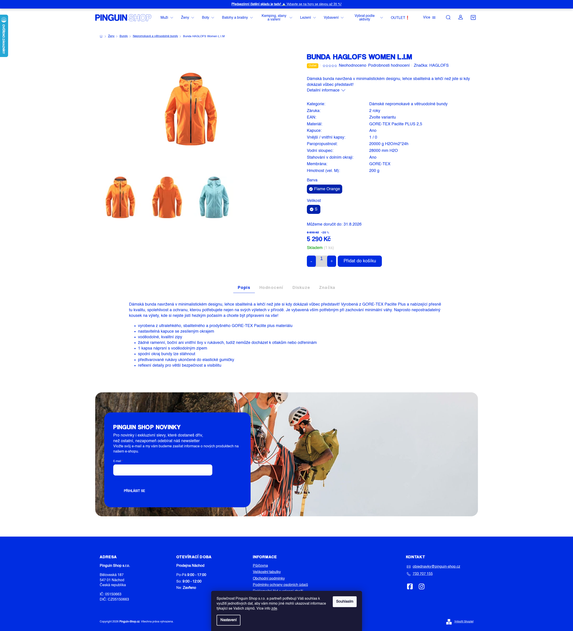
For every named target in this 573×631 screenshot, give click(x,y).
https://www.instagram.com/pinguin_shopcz (421, 586)
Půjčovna (260, 566)
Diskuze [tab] (301, 287)
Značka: (431, 66)
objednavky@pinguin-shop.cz (436, 567)
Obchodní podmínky (269, 579)
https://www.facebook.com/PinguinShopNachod (410, 586)
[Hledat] (448, 17)
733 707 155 (423, 574)
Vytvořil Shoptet (463, 621)
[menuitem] (167, 18)
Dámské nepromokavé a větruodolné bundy (408, 104)
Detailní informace (323, 90)
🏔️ (286, 4)
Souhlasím (344, 602)
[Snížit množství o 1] (311, 261)
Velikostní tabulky (267, 572)
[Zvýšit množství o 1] (331, 261)
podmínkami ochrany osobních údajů (183, 480)
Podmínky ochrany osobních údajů (280, 585)
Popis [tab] (244, 287)
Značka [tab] (327, 287)
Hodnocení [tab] (271, 287)
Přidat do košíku (360, 261)
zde (274, 608)
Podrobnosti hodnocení (389, 66)
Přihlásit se (134, 491)
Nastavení (228, 620)
